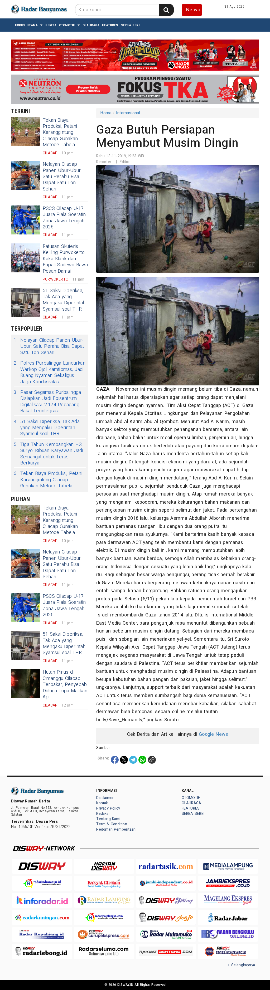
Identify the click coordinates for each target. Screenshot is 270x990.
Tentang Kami (108, 819)
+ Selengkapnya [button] (241, 965)
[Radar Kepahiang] (42, 934)
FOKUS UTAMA (26, 25)
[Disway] (42, 866)
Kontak (102, 803)
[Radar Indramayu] (42, 883)
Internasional (128, 113)
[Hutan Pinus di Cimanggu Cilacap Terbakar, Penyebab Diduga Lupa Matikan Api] (25, 683)
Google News (213, 734)
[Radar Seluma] (104, 951)
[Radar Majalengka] (104, 917)
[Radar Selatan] (228, 951)
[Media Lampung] (228, 866)
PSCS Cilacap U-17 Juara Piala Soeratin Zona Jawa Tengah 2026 (64, 218)
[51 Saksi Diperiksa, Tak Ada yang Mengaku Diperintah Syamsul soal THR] (25, 302)
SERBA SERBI (131, 25)
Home (106, 113)
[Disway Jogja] (166, 917)
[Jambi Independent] (166, 883)
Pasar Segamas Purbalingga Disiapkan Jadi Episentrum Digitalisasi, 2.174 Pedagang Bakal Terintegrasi (47, 401)
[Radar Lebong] (42, 951)
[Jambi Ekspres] (228, 883)
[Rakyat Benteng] (166, 951)
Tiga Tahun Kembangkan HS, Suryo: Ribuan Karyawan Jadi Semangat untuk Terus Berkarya (48, 454)
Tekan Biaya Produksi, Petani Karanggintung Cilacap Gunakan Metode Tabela (60, 133)
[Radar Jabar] (228, 917)
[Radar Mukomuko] (166, 934)
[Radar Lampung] (104, 900)
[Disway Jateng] (166, 900)
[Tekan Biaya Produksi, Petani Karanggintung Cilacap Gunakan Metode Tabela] (25, 131)
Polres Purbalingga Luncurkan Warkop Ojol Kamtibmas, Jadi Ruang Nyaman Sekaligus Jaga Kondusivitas (49, 372)
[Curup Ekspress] (104, 934)
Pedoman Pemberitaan (116, 829)
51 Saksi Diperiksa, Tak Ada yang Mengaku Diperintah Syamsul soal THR (64, 300)
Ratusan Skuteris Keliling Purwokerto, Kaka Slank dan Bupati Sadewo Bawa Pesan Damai (65, 259)
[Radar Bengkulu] (228, 934)
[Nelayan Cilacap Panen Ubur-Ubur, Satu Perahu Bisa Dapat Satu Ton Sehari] (25, 175)
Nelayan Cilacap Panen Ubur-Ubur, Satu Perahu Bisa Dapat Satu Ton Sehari (62, 177)
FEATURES (110, 25)
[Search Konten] (166, 10)
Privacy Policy (108, 808)
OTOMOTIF (67, 25)
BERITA (50, 25)
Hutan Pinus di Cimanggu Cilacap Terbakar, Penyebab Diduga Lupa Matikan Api (65, 684)
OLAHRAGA (91, 25)
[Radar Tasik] (166, 866)
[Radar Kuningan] (42, 917)
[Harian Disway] (104, 866)
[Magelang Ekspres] (228, 900)
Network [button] (194, 9)
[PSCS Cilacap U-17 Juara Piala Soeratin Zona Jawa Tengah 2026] (25, 219)
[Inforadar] (42, 900)
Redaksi (102, 813)
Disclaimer (105, 798)
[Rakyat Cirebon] (104, 883)
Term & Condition (111, 824)
